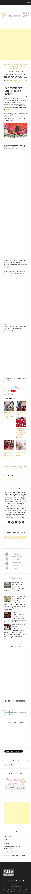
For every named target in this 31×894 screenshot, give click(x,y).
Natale (25, 64)
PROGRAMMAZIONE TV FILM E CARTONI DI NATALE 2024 (18, 626)
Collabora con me (9, 839)
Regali (10, 68)
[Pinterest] (16, 880)
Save (14, 391)
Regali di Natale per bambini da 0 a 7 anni (20, 453)
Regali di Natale (18, 68)
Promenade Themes (16, 889)
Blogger (19, 886)
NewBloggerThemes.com (18, 891)
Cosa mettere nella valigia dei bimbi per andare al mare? (18, 584)
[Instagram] (20, 880)
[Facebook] (9, 880)
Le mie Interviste (9, 852)
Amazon (9, 63)
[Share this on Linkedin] (16, 391)
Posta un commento (11, 479)
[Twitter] (12, 880)
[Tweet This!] (10, 391)
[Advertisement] (15, 44)
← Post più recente (8, 466)
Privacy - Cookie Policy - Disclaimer (15, 855)
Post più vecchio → (23, 466)
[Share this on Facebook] (8, 391)
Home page (7, 836)
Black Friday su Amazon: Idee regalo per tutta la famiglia (15, 74)
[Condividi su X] (11, 394)
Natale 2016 (7, 66)
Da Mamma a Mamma (20, 885)
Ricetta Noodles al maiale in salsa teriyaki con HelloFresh (19, 598)
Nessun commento (18, 82)
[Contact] (23, 880)
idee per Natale (9, 64)
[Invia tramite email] (8, 394)
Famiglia (21, 63)
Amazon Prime (18, 116)
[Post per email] (5, 394)
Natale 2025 (15, 612)
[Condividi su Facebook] (12, 394)
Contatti (6, 843)
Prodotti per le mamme (19, 66)
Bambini (15, 63)
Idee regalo (18, 64)
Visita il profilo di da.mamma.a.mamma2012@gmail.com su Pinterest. (15, 712)
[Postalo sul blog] (9, 394)
